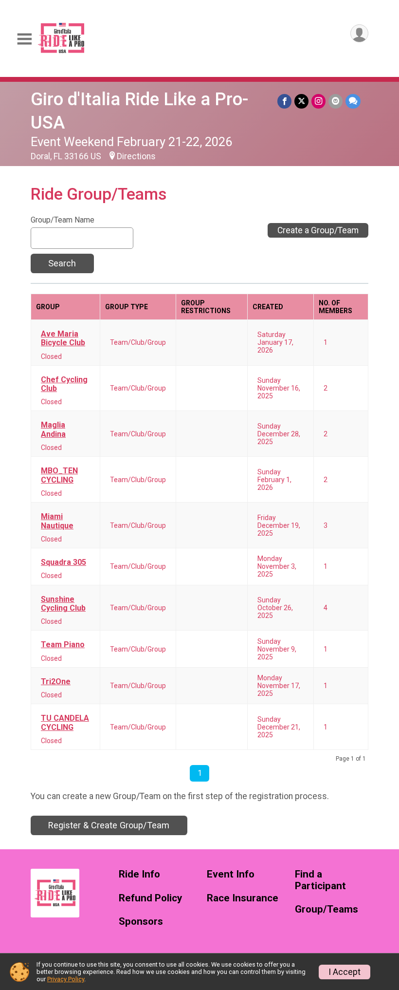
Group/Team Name (62, 220)
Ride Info (139, 874)
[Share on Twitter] (301, 101)
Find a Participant (320, 880)
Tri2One (56, 681)
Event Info (230, 874)
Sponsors (141, 921)
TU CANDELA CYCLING (65, 722)
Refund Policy (150, 898)
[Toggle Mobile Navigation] (24, 39)
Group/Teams (326, 909)
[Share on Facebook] (284, 101)
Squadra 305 (63, 562)
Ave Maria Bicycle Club (63, 338)
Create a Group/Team (318, 230)
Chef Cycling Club (64, 384)
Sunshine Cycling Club (63, 604)
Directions (136, 156)
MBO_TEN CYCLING (59, 475)
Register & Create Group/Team (108, 825)
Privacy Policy (65, 979)
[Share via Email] (335, 101)
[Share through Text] (353, 101)
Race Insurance (242, 898)
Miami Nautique (57, 521)
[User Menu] (359, 33)
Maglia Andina (53, 429)
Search (62, 263)
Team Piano (63, 644)
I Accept (344, 972)
